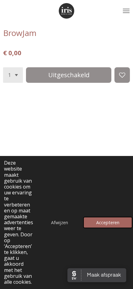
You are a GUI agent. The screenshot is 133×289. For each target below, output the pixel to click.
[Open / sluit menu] (126, 11)
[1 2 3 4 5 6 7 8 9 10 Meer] (13, 75)
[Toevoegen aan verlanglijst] (122, 75)
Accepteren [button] (107, 222)
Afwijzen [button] (59, 222)
